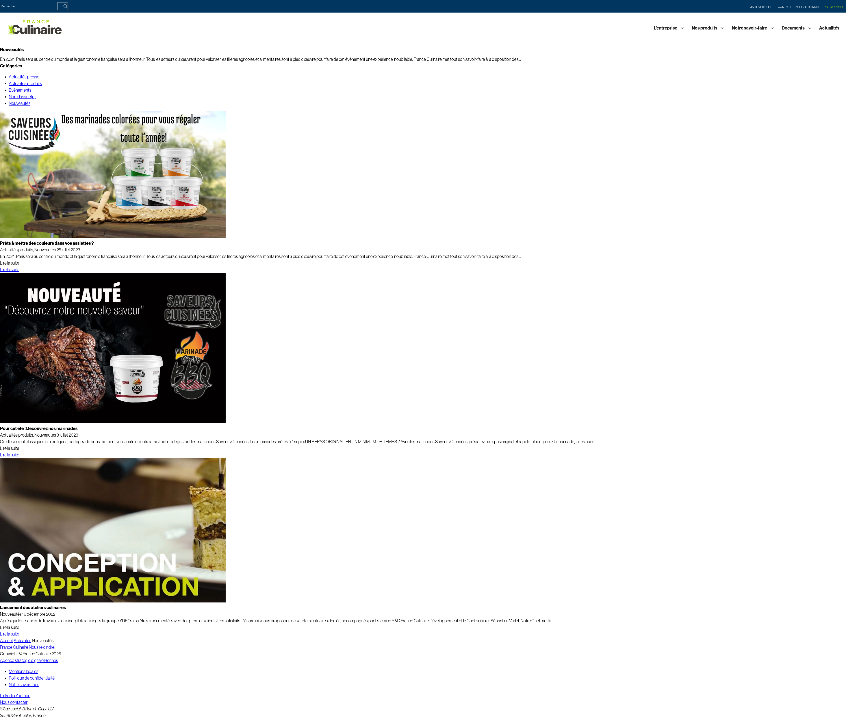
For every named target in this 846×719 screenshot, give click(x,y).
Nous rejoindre (808, 7)
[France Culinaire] (34, 28)
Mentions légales (23, 671)
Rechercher (63, 6)
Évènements (20, 90)
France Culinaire (14, 647)
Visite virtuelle (762, 7)
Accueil (6, 640)
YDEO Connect (835, 7)
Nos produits (704, 28)
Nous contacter (14, 702)
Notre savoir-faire (749, 28)
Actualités (829, 28)
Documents (793, 28)
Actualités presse (24, 76)
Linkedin (7, 695)
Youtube (22, 695)
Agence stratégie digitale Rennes (29, 660)
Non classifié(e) (22, 96)
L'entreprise (665, 28)
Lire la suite (9, 269)
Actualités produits (25, 83)
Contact (784, 7)
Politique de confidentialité (32, 678)
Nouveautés (19, 103)
